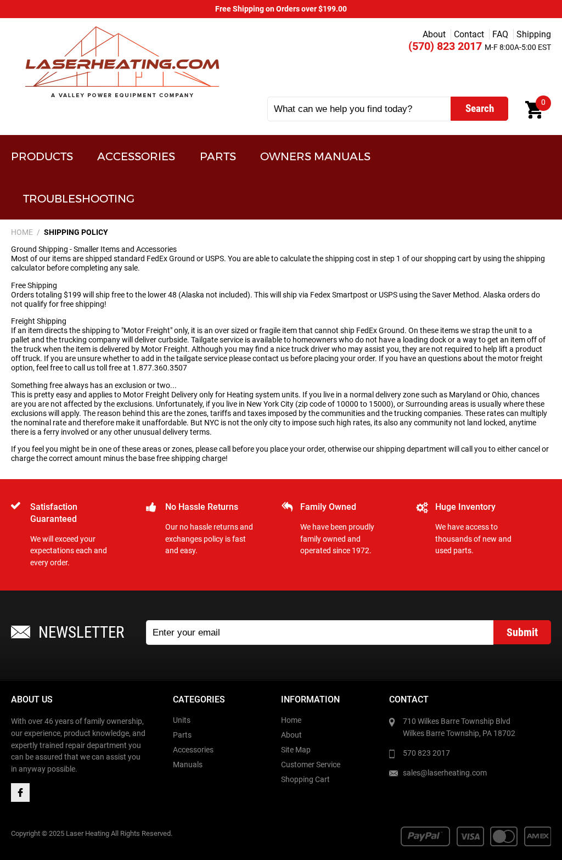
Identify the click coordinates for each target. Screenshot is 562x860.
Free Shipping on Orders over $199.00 (281, 9)
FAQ (500, 34)
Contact (469, 34)
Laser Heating (121, 61)
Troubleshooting (78, 198)
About (434, 34)
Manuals (188, 764)
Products (42, 156)
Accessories (136, 156)
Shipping (533, 34)
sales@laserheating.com (445, 773)
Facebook (20, 792)
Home (291, 720)
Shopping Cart (305, 779)
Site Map (296, 750)
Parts (218, 156)
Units (181, 720)
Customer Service (310, 764)
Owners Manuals (315, 156)
